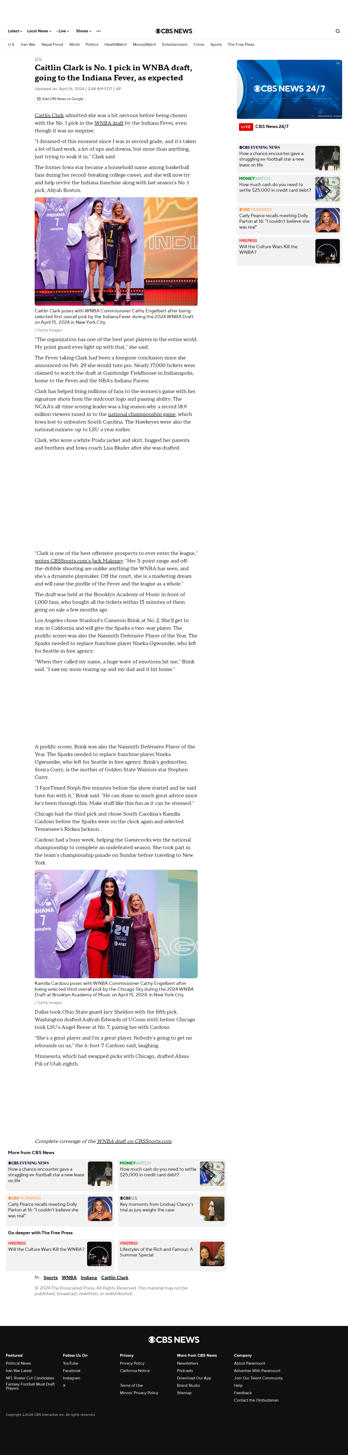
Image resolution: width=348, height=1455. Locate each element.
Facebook (72, 1371)
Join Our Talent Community (258, 1378)
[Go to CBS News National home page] (174, 31)
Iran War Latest (19, 1371)
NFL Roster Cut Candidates (30, 1378)
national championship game (142, 414)
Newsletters (187, 1363)
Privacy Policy (132, 1363)
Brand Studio (188, 1385)
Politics (92, 44)
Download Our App (194, 1378)
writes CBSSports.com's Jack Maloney (79, 561)
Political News (18, 1363)
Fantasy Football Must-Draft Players (30, 1386)
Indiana (89, 1278)
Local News (38, 31)
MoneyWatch (144, 44)
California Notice (135, 1371)
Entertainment (175, 44)
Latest (14, 31)
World (74, 44)
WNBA (69, 1278)
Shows (82, 31)
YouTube (70, 1363)
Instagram (71, 1378)
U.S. (11, 44)
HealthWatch (115, 44)
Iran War (28, 44)
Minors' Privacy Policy (139, 1393)
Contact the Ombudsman (256, 1400)
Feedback (243, 1393)
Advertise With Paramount (257, 1371)
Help (238, 1385)
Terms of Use (131, 1385)
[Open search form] (338, 31)
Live (63, 31)
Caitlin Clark (49, 115)
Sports (216, 44)
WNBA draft (109, 123)
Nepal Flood (52, 44)
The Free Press (241, 44)
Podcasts (185, 1371)
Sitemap (184, 1393)
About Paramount (249, 1363)
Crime (199, 44)
